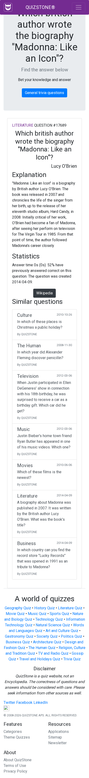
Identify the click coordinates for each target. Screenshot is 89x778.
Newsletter (57, 743)
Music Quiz (37, 613)
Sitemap (55, 737)
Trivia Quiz (72, 659)
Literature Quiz (70, 608)
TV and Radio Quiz (53, 653)
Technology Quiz (49, 619)
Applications (58, 731)
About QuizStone (18, 760)
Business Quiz (18, 642)
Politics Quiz (71, 636)
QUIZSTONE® (40, 7)
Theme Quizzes (17, 737)
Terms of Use (15, 765)
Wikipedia (44, 293)
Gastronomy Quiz (19, 636)
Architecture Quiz (47, 642)
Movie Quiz (15, 613)
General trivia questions (44, 92)
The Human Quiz (42, 647)
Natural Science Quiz (53, 625)
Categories (13, 731)
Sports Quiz (59, 613)
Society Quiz (47, 636)
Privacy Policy (15, 771)
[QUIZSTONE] (8, 7)
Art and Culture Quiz (62, 630)
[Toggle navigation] (78, 7)
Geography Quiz (18, 608)
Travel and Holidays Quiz (39, 659)
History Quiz (44, 608)
